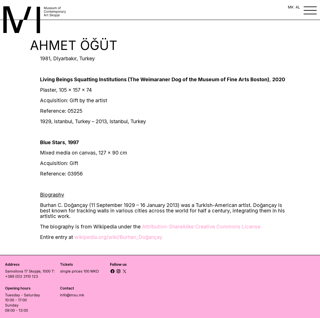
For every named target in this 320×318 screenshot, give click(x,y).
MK (291, 7)
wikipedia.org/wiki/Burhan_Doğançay (118, 237)
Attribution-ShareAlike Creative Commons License (201, 227)
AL (298, 7)
